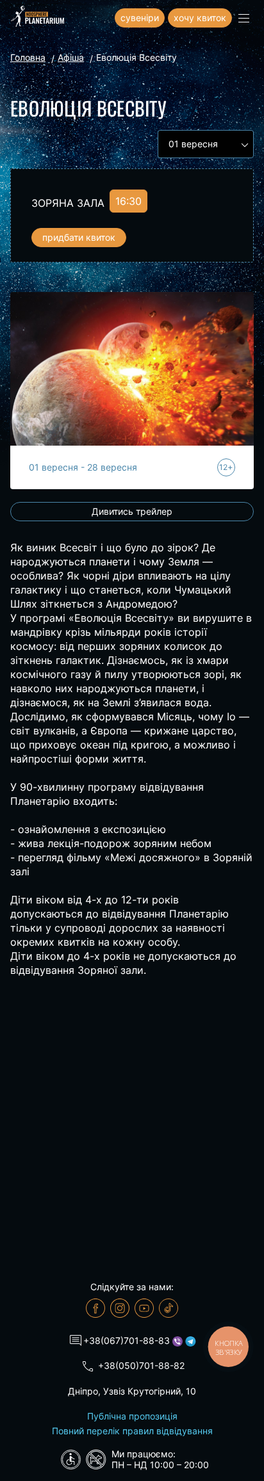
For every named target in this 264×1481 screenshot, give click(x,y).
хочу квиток (200, 17)
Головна (27, 57)
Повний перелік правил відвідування (132, 1430)
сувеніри (139, 17)
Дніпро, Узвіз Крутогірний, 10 (132, 1391)
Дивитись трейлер (132, 511)
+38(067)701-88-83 (126, 1340)
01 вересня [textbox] (193, 143)
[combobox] (206, 144)
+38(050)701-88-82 (141, 1365)
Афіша (71, 57)
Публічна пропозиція (132, 1416)
